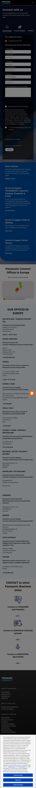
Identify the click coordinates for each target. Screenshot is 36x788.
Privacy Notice (22, 766)
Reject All (18, 780)
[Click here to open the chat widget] (31, 393)
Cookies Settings (18, 775)
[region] (18, 761)
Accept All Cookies (18, 785)
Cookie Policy (11, 766)
